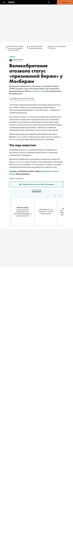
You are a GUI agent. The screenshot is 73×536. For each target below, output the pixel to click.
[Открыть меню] (4, 2)
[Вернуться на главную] (11, 2)
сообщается (37, 91)
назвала (19, 137)
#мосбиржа (20, 178)
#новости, (12, 178)
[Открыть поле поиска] (49, 2)
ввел (27, 150)
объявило (19, 162)
